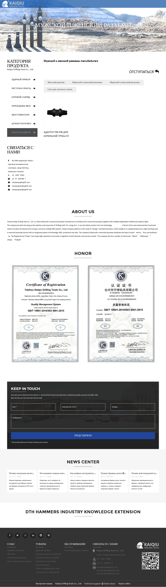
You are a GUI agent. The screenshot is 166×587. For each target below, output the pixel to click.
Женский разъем (56, 82)
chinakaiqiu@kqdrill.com (21, 182)
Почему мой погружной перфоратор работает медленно (125, 473)
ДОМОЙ (14, 11)
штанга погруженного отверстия (24, 123)
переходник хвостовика (24, 106)
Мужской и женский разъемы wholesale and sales (109, 233)
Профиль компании (16, 550)
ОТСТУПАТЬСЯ (142, 72)
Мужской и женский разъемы (87, 82)
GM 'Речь (11, 554)
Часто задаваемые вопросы (102, 11)
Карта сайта (124, 583)
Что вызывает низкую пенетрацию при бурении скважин (34, 473)
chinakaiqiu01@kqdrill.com (22, 186)
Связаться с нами (137, 11)
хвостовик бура (20, 115)
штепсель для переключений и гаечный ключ (83, 31)
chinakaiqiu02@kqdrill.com (22, 190)
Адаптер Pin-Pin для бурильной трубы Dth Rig (57, 136)
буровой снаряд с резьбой (24, 97)
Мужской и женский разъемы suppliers (94, 222)
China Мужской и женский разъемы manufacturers (56, 222)
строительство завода (16, 558)
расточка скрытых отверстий (49, 15)
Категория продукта (49, 11)
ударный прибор (21, 79)
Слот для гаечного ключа (60, 89)
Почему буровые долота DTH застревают (88, 473)
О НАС (27, 11)
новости (73, 11)
